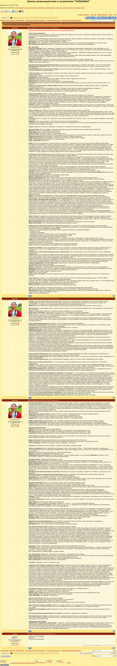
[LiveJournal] (22, 11)
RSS (16, 7)
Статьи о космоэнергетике (53, 20)
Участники (93, 14)
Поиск (110, 14)
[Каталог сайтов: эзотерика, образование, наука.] (5, 663)
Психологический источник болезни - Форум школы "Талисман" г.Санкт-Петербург (48, 7)
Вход (83, 7)
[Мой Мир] (20, 11)
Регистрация (77, 7)
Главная (21, 7)
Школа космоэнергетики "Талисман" (35, 20)
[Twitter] (15, 11)
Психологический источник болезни (71, 20)
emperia (15, 633)
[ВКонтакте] (13, 11)
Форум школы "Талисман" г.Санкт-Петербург (12, 20)
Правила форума (102, 14)
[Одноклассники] (18, 11)
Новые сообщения (83, 14)
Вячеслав (15, 28)
